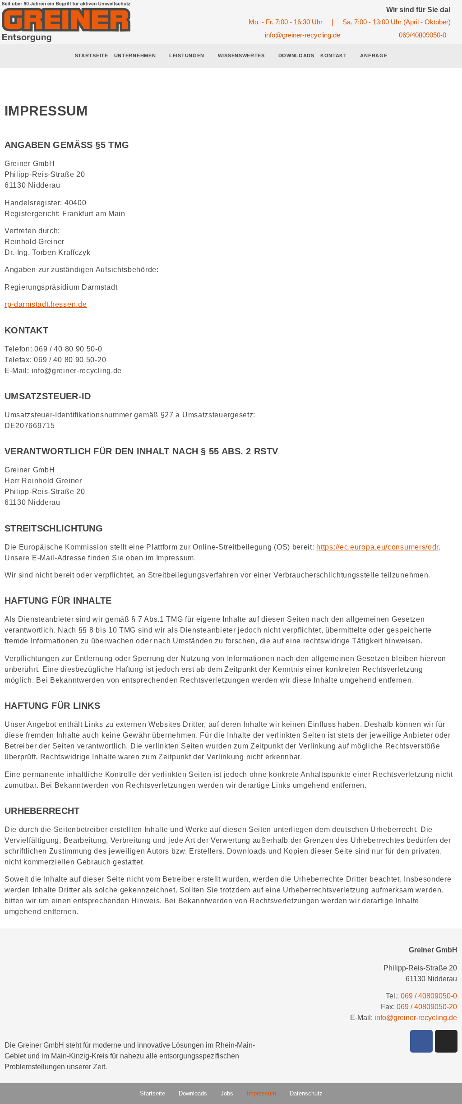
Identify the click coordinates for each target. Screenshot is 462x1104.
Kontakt (333, 55)
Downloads (296, 55)
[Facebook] (421, 1041)
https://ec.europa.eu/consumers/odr (377, 547)
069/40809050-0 (422, 35)
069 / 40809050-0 (429, 996)
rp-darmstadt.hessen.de (46, 304)
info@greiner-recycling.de (302, 35)
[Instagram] (446, 1041)
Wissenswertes (241, 55)
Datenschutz (306, 1093)
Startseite (91, 55)
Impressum (261, 1093)
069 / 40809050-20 (427, 1007)
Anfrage (373, 55)
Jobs (227, 1093)
